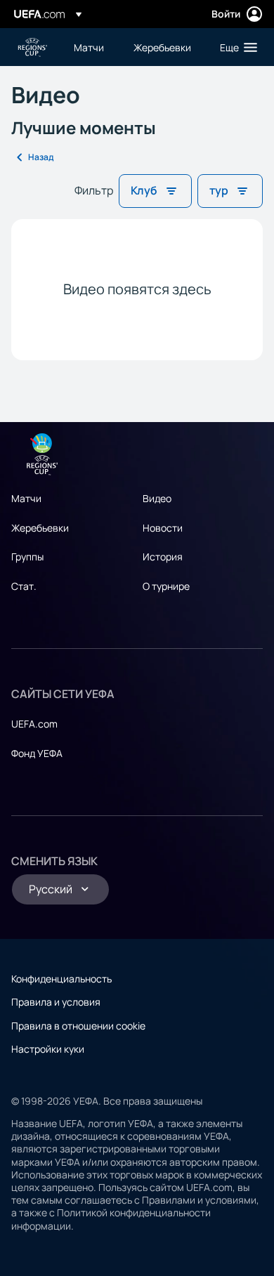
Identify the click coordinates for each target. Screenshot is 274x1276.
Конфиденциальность (61, 978)
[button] (235, 47)
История (163, 556)
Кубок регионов (32, 47)
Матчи (26, 498)
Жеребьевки (40, 527)
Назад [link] (40, 157)
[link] (89, 47)
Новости (163, 527)
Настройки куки (47, 1048)
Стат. (24, 586)
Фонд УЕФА (37, 753)
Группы (27, 556)
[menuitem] (92, 47)
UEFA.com (34, 723)
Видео (157, 498)
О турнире (166, 586)
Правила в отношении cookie (78, 1025)
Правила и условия (55, 1001)
